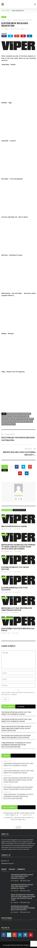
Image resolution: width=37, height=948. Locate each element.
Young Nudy (11, 424)
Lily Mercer (5, 29)
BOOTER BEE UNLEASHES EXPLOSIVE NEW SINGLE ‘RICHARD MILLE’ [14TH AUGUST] (23, 908)
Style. (4, 516)
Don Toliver (26, 413)
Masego (13, 421)
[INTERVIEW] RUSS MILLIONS (18, 823)
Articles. (5, 534)
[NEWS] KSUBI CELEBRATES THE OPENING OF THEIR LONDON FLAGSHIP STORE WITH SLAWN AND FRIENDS (18, 547)
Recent (4, 869)
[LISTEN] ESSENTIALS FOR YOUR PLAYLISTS (14, 589)
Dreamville (5, 416)
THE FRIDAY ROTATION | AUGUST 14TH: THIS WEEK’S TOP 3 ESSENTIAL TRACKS (22, 886)
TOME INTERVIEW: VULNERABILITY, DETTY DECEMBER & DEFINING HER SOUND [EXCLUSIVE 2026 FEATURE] (16, 745)
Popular (12, 869)
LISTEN (26, 416)
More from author (19, 510)
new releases (20, 421)
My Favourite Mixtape (7, 618)
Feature (13, 416)
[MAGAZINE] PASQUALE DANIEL (14, 526)
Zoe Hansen (18, 551)
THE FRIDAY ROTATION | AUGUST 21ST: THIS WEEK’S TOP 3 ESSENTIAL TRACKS (22, 876)
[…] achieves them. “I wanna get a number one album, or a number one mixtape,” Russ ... (18, 818)
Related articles (7, 510)
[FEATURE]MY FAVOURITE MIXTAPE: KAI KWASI (18, 630)
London (5, 419)
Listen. (4, 17)
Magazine (30, 419)
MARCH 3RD (5, 421)
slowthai (29, 421)
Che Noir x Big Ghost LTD (14, 413)
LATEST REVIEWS (8, 706)
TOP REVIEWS (20, 706)
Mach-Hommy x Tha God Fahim (17, 419)
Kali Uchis (20, 416)
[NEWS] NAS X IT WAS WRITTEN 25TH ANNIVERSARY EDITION (16, 609)
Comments (21, 869)
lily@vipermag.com (8, 863)
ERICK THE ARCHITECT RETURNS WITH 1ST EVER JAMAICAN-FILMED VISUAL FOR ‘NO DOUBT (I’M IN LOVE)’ (16, 728)
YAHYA (4, 424)
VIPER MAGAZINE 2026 (16, 945)
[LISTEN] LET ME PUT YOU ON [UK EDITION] (15, 568)
